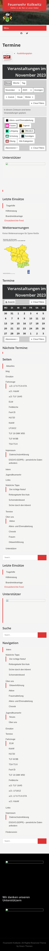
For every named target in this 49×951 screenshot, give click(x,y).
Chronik (12, 532)
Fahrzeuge (10, 382)
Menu (6, 28)
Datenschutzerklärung (19, 454)
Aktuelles (10, 366)
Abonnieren (11, 148)
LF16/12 (12, 428)
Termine (9, 512)
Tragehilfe (10, 206)
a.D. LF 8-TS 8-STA (18, 386)
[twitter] (27, 33)
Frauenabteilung (16, 696)
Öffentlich (29, 131)
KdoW (11, 423)
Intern (8, 469)
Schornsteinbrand (17, 500)
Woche (16, 83)
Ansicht (10, 302)
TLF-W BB (13, 439)
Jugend (26, 126)
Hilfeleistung (11, 211)
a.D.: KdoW (14, 391)
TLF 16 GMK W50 (17, 433)
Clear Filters (38, 103)
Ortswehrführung (16, 542)
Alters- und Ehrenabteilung (21, 120)
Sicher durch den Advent (20, 505)
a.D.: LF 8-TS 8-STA (18, 796)
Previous (6, 177)
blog (8, 371)
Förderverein (11, 832)
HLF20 (12, 418)
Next (43, 177)
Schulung (13, 136)
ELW (11, 402)
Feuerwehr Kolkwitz (24, 4)
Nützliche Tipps (12, 485)
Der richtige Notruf (17, 489)
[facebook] (21, 33)
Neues (12, 717)
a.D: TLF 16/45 (15, 396)
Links (8, 480)
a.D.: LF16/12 (15, 791)
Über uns (10, 517)
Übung (12, 141)
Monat (8, 83)
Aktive (12, 521)
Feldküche (13, 407)
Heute (20, 97)
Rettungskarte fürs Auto (19, 495)
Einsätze (9, 377)
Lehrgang (13, 131)
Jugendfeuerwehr (13, 475)
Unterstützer (11, 548)
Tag (23, 83)
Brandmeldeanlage (14, 216)
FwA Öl (12, 412)
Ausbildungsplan (24, 53)
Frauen (12, 126)
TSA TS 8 (13, 444)
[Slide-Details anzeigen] (25, 170)
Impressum (10, 450)
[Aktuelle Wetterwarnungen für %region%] (17, 273)
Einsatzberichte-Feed (14, 221)
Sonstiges (29, 136)
